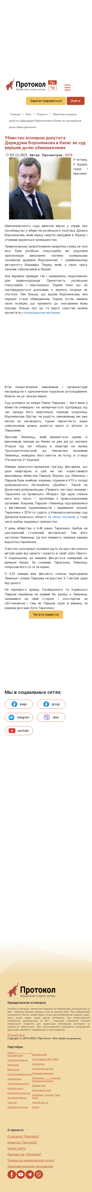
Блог (29, 114)
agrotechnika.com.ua (18, 1083)
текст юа (12, 1102)
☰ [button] (67, 87)
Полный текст (16, 1035)
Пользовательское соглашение (30, 1166)
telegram (23, 717)
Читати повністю (46, 615)
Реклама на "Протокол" (24, 1154)
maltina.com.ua (40, 1102)
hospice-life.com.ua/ (42, 1068)
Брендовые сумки (41, 1090)
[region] (46, 38)
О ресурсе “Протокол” (23, 1136)
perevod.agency (15, 1088)
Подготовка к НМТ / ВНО (45, 1059)
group (56, 704)
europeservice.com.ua (18, 1093)
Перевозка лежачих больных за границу (46, 1079)
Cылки (35, 1107)
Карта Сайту (16, 1148)
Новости (42, 114)
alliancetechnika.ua (17, 1060)
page (23, 704)
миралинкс (13, 1064)
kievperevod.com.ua (17, 1107)
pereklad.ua (38, 1063)
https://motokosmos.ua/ (19, 1074)
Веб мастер (13, 1069)
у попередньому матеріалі (41, 313)
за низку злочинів (61, 517)
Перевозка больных (42, 1073)
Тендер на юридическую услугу (30, 1160)
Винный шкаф (39, 1054)
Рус (52, 82)
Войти (75, 101)
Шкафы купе (38, 1085)
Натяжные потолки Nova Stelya (46, 1096)
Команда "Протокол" (22, 1142)
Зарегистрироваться (46, 101)
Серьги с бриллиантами (19, 1054)
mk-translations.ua (17, 1097)
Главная (15, 114)
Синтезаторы (14, 1078)
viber (55, 717)
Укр (52, 87)
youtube (23, 730)
